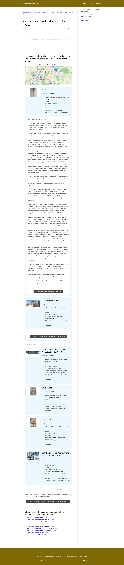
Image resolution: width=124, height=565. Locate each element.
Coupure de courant (28, 12)
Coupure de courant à (40, 528)
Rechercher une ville (88, 3)
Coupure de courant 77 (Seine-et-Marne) (44, 12)
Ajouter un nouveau (83, 556)
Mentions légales (49, 556)
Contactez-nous (40, 556)
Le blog (98, 3)
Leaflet (60, 84)
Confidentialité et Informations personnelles (66, 556)
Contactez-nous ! (85, 20)
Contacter (54, 103)
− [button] (26, 69)
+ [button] (26, 68)
